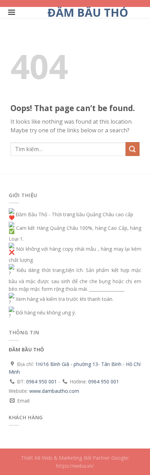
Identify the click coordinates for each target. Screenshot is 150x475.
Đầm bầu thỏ (87, 12)
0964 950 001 (41, 381)
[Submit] (133, 149)
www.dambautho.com (54, 391)
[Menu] (11, 12)
